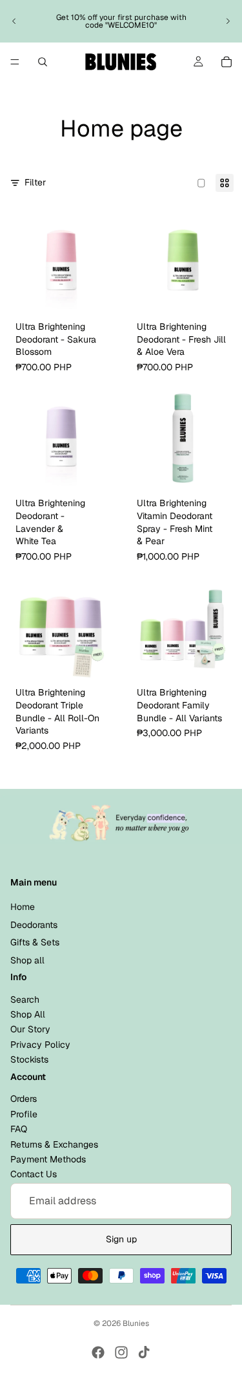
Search (24, 999)
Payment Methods (48, 1159)
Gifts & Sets (34, 942)
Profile (23, 1114)
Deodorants (33, 925)
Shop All (27, 1014)
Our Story (30, 1030)
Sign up (121, 1239)
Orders (23, 1099)
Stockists (29, 1059)
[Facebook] (98, 1352)
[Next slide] (228, 21)
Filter (35, 182)
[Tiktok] (144, 1352)
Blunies (136, 1323)
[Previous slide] (14, 21)
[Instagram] (121, 1352)
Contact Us (33, 1174)
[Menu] (15, 62)
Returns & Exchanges (54, 1144)
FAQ (18, 1129)
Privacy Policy (40, 1044)
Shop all (27, 960)
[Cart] (226, 62)
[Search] (42, 62)
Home (22, 907)
